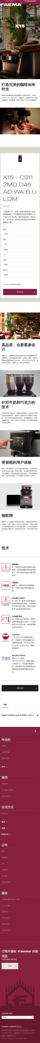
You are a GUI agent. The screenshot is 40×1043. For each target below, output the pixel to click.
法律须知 (5, 912)
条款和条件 (5, 924)
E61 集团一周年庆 (7, 790)
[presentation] (20, 521)
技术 (4, 767)
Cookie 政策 (6, 906)
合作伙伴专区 (6, 882)
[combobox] (20, 233)
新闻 (4, 822)
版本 (4, 229)
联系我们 (5, 857)
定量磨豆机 (5, 752)
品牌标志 (5, 813)
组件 (4, 240)
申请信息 (20, 292)
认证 (3, 864)
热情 (4, 828)
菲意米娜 (5, 784)
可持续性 (5, 870)
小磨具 (5, 250)
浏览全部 (20, 688)
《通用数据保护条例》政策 (11, 899)
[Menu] (37, 6)
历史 (3, 851)
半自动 (4, 746)
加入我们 (5, 876)
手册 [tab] (5, 705)
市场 (4, 260)
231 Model (5, 918)
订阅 (10, 966)
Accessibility (6, 930)
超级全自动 (5, 758)
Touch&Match (7, 796)
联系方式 (5, 834)
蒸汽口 (5, 270)
